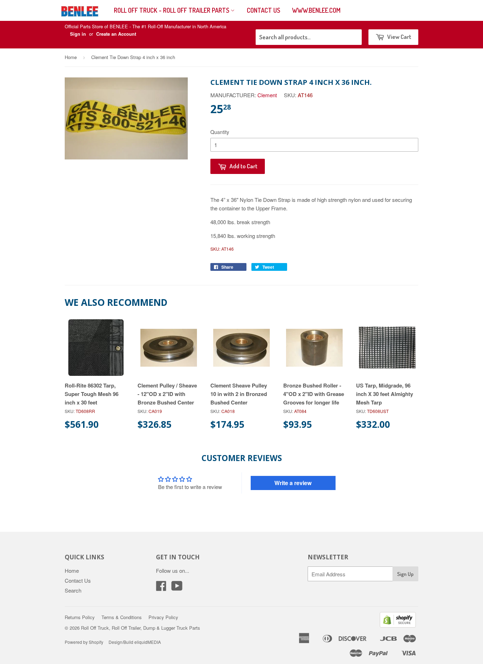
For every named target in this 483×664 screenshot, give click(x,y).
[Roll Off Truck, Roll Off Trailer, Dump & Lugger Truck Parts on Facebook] (161, 588)
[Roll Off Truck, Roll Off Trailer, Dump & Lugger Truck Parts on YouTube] (176, 588)
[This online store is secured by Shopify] (398, 625)
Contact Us (263, 10)
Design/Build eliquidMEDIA (135, 642)
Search (73, 590)
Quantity (219, 131)
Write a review (293, 483)
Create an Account (116, 34)
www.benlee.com (316, 10)
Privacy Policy (163, 617)
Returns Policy (80, 617)
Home (71, 57)
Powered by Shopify (84, 642)
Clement (267, 95)
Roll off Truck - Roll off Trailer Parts (172, 10)
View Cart (398, 36)
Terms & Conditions (121, 617)
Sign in (78, 34)
